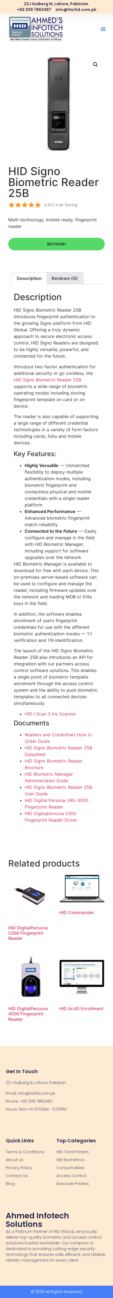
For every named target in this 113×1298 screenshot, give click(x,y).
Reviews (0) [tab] (65, 278)
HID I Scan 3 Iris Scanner (50, 714)
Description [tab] (29, 278)
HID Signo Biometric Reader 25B (47, 380)
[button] (103, 29)
